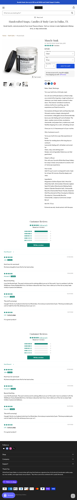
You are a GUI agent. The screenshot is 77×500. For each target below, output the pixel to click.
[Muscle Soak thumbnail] (5, 84)
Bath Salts (11, 35)
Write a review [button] (38, 245)
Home (4, 35)
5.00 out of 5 (43, 225)
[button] (49, 45)
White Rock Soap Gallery (56, 43)
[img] (8, 257)
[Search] (72, 13)
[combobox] (36, 13)
